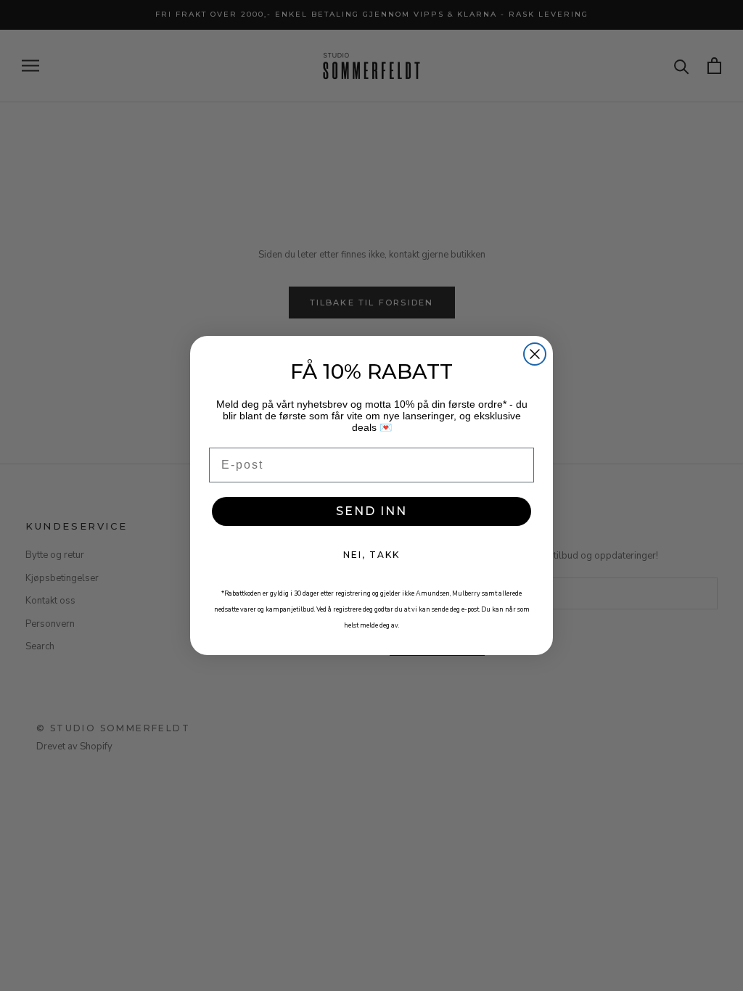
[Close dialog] (535, 354)
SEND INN (371, 511)
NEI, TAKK (371, 554)
